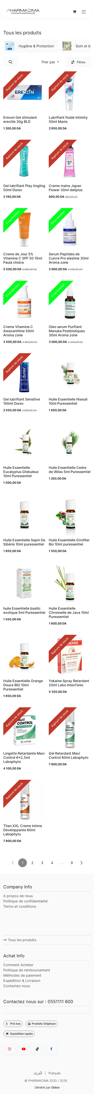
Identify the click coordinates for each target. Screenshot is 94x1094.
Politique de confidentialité (25, 901)
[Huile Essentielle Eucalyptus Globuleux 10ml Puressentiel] (24, 443)
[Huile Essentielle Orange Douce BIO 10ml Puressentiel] (24, 656)
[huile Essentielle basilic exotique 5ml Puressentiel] (24, 583)
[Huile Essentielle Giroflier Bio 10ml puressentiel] (70, 515)
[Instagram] (9, 1049)
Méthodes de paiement (22, 975)
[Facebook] (51, 1049)
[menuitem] (30, 46)
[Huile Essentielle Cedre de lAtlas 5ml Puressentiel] (70, 443)
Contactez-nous (16, 986)
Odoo (55, 1087)
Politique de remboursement (26, 970)
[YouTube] (23, 1049)
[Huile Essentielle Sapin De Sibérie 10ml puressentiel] (24, 515)
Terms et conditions (20, 906)
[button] (10, 62)
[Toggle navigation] (84, 12)
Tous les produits (21, 940)
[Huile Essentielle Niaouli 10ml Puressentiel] (70, 374)
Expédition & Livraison (21, 980)
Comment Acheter (18, 965)
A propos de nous (18, 896)
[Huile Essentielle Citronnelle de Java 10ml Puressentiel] (70, 583)
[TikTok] (37, 1049)
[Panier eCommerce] (74, 11)
